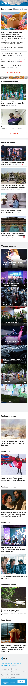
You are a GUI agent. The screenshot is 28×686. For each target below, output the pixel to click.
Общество (5, 451)
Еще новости (14, 134)
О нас (2, 663)
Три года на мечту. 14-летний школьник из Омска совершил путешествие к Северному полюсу (13, 479)
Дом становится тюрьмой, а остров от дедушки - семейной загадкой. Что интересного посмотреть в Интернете (13, 648)
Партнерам (7, 663)
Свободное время (8, 416)
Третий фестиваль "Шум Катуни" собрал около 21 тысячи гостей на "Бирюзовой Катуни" (12, 103)
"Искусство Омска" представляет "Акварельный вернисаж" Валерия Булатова (13, 443)
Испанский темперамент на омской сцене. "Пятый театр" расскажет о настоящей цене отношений (13, 514)
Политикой (5, 683)
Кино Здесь (6, 620)
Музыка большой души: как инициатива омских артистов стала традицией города (13, 549)
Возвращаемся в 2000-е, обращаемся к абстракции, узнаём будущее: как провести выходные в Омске (13, 187)
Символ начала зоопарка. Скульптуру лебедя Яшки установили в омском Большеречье (13, 612)
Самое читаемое (8, 142)
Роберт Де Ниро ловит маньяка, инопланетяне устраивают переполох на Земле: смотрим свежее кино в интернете (12, 35)
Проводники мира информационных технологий (14, 577)
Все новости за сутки (14, 72)
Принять (21, 681)
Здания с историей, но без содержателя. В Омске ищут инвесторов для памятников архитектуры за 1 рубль (13, 235)
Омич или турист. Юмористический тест (12, 47)
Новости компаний (9, 81)
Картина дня (6, 9)
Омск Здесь (5, 3)
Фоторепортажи (8, 246)
